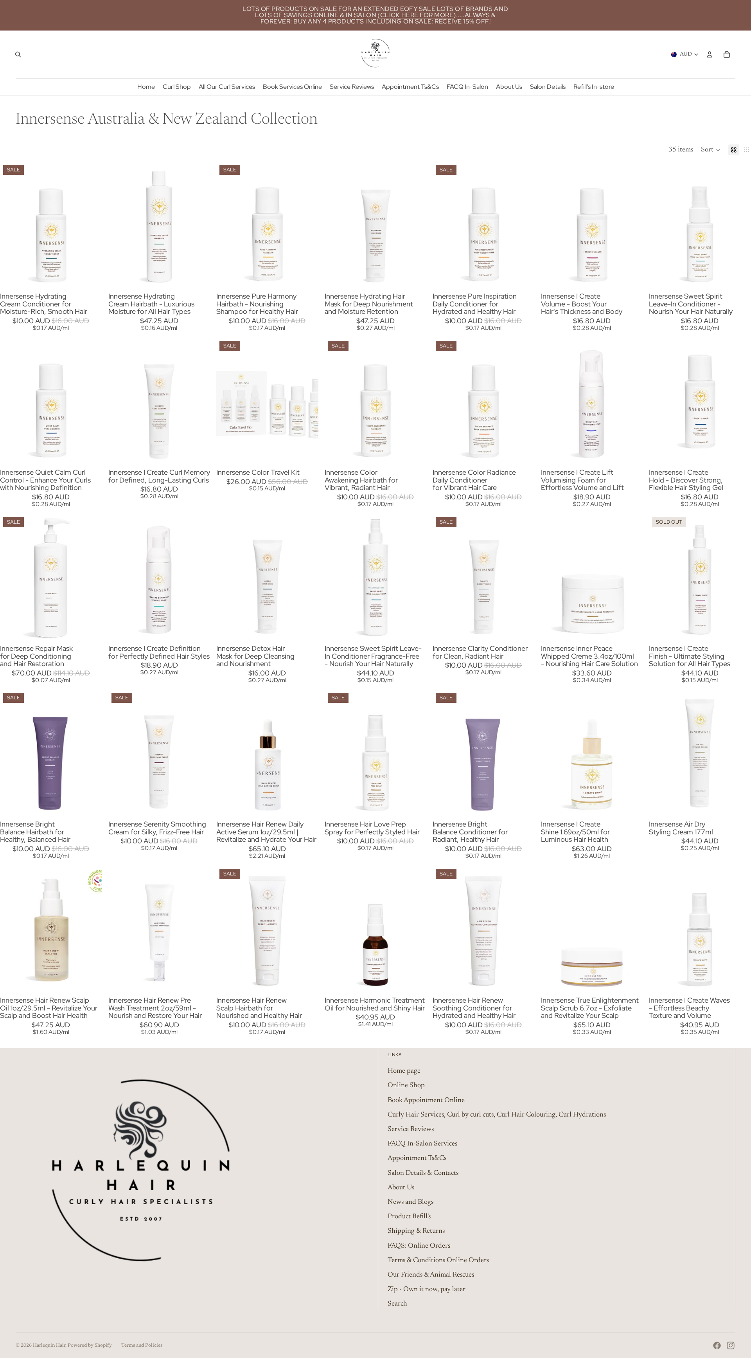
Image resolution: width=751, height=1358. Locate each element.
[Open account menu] (709, 54)
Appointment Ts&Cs (417, 1158)
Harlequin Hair (49, 1345)
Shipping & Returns (416, 1231)
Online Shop (406, 1085)
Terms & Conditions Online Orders (438, 1260)
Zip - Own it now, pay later (426, 1289)
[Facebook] (717, 1345)
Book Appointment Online (426, 1100)
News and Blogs (410, 1202)
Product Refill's (409, 1216)
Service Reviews (411, 1129)
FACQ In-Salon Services (422, 1143)
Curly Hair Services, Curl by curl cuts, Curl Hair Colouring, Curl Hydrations (497, 1114)
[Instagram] (730, 1345)
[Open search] (18, 54)
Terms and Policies (141, 1345)
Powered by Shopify (90, 1345)
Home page (404, 1071)
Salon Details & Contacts (423, 1173)
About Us (401, 1187)
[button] (710, 149)
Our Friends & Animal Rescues (431, 1275)
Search (397, 1304)
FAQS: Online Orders (419, 1246)
